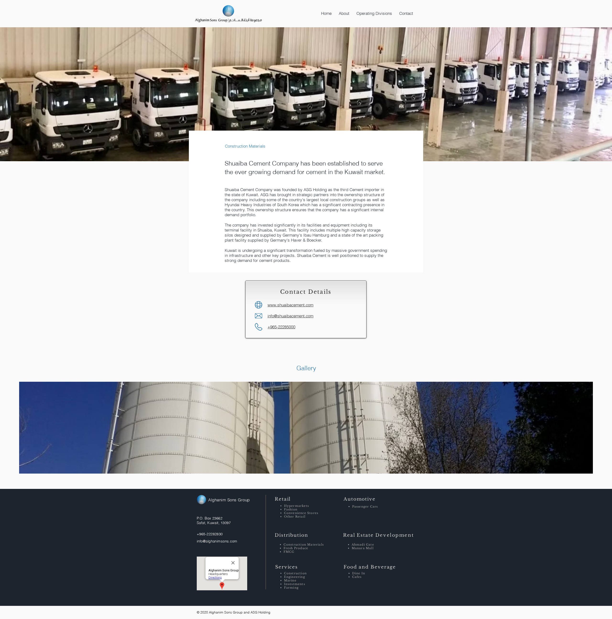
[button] (344, 13)
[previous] (28, 430)
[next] (584, 430)
